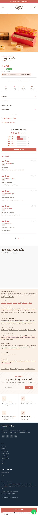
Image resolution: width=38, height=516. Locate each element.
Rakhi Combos (24, 302)
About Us (4, 446)
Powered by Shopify (19, 502)
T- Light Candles (9, 13)
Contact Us (4, 448)
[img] (6, 161)
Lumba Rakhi (9, 302)
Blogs (3, 475)
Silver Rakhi (3, 302)
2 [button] (18, 238)
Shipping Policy (5, 458)
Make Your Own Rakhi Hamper (7, 293)
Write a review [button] (19, 150)
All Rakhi (30, 302)
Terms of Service (5, 453)
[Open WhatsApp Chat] (33, 511)
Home (3, 13)
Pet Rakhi (19, 302)
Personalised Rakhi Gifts (9, 296)
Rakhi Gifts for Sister (22, 295)
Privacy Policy (5, 451)
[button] (5, 60)
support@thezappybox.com (14, 484)
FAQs (3, 463)
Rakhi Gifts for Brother (13, 295)
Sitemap (3, 461)
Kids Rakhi (15, 302)
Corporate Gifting (5, 472)
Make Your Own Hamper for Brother (20, 293)
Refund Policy (5, 456)
